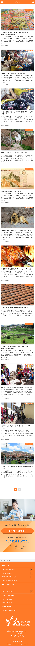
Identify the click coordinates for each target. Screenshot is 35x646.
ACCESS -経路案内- (7, 606)
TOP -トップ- (6, 566)
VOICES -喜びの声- (7, 592)
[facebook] (13, 641)
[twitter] (15, 641)
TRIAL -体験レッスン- (8, 584)
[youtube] (21, 641)
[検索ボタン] (33, 2)
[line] (19, 641)
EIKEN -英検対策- (7, 573)
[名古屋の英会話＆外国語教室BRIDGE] (17, 2)
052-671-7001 (19, 541)
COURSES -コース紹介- (8, 569)
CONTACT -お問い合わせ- (9, 610)
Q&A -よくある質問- (8, 595)
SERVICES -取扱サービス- (9, 577)
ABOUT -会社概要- (7, 599)
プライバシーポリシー (17, 628)
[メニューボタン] (2, 2)
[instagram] (17, 641)
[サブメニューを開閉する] (31, 569)
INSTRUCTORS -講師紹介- (9, 580)
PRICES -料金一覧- (7, 603)
